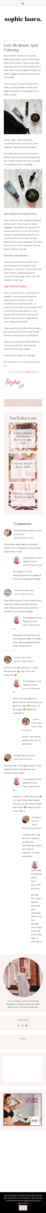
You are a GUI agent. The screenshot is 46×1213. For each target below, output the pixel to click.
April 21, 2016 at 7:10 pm (32, 565)
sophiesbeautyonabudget (36, 874)
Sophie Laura (23, 19)
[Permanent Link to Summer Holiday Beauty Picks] (23, 481)
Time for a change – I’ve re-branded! (23, 495)
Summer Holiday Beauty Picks (23, 465)
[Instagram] (26, 1025)
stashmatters (21, 590)
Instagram (20, 372)
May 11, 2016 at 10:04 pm (32, 828)
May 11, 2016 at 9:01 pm (23, 759)
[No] (43, 1202)
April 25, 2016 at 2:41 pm (23, 661)
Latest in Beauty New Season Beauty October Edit (23, 438)
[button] (23, 3)
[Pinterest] (23, 1025)
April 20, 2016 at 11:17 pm (24, 538)
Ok (23, 1208)
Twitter (10, 372)
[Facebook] (19, 1025)
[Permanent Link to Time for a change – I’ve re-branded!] (23, 509)
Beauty (7, 40)
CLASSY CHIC (20, 658)
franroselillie (22, 755)
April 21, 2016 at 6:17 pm (23, 594)
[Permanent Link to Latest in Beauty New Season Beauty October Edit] (23, 451)
